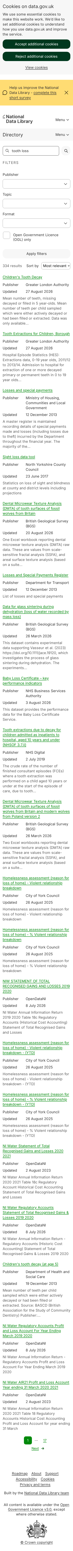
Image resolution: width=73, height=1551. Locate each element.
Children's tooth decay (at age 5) (30, 1264)
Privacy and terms (35, 1484)
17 (45, 1440)
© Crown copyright (36, 1542)
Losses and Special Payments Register (35, 575)
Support (52, 1473)
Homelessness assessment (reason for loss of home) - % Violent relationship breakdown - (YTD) (36, 1099)
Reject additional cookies (36, 56)
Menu (60, 120)
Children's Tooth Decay (22, 277)
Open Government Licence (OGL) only (35, 237)
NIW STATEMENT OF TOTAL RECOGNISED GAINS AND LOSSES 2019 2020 (36, 986)
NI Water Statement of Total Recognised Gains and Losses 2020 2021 (33, 1151)
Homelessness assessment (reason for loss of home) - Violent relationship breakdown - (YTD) (36, 1048)
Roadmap (20, 1473)
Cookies (48, 1479)
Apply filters (36, 254)
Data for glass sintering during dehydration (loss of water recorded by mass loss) (36, 611)
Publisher (11, 174)
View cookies (36, 67)
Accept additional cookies (36, 44)
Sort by (32, 266)
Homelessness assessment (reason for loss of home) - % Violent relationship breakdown (36, 934)
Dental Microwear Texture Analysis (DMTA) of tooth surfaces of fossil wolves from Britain (32, 508)
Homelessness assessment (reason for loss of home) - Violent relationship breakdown (36, 883)
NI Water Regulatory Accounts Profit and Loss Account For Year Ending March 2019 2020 (33, 1331)
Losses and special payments (28, 390)
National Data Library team (46, 1493)
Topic (7, 194)
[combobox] (36, 184)
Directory (13, 134)
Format (9, 214)
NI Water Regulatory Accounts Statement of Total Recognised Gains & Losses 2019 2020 (36, 1212)
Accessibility (26, 1479)
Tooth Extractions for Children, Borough (36, 334)
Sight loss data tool (19, 457)
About (36, 1473)
